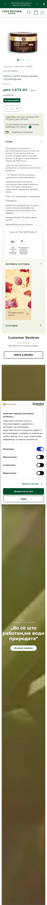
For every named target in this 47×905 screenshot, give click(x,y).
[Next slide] (37, 4)
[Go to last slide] (5, 4)
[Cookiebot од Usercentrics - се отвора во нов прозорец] (33, 404)
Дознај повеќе (23, 648)
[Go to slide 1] (18, 60)
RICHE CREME (10, 71)
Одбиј (23, 499)
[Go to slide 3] (23, 60)
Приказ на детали (30, 483)
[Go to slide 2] (21, 60)
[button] (27, 12)
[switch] (40, 457)
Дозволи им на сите (23, 491)
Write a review (23, 355)
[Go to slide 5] (29, 60)
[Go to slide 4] (26, 60)
